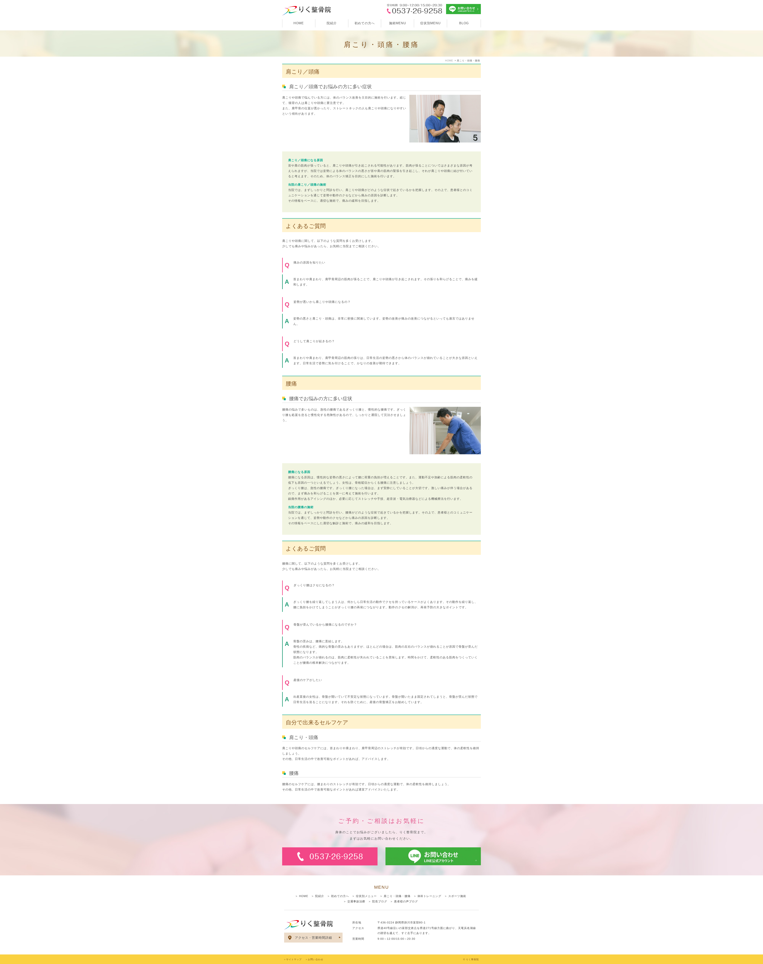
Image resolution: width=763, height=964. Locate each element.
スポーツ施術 (457, 896)
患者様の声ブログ (406, 901)
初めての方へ (364, 23)
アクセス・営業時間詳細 (313, 937)
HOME (298, 23)
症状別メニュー (366, 896)
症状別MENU (430, 23)
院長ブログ (379, 901)
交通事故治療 (356, 901)
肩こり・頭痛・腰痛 (397, 896)
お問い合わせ (315, 959)
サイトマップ (294, 959)
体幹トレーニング (429, 896)
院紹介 (332, 23)
